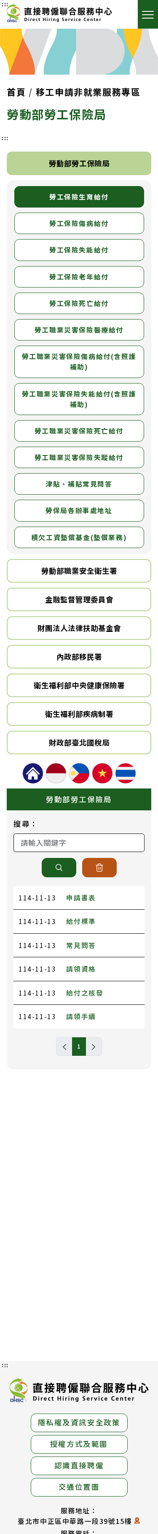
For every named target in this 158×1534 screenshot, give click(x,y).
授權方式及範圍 (79, 1443)
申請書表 (81, 898)
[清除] (99, 867)
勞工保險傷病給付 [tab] (79, 223)
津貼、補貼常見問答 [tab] (79, 484)
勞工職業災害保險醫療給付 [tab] (79, 330)
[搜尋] (59, 867)
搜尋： (25, 823)
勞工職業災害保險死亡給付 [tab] (79, 431)
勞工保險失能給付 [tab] (79, 250)
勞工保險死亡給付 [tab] (79, 303)
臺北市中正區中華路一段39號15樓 (75, 1521)
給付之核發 (84, 993)
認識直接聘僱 (79, 1465)
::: (5, 137)
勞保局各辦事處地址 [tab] (79, 510)
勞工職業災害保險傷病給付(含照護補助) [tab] (79, 362)
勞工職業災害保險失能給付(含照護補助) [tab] (79, 399)
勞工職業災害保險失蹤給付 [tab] (79, 457)
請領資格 (81, 969)
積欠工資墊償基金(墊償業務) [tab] (79, 537)
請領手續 (81, 1016)
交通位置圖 (79, 1486)
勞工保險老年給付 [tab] (79, 277)
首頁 (16, 91)
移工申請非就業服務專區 (88, 91)
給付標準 (81, 921)
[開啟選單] (148, 14)
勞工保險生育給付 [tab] (79, 197)
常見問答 (81, 945)
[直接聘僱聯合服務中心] (59, 14)
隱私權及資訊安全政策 (79, 1422)
